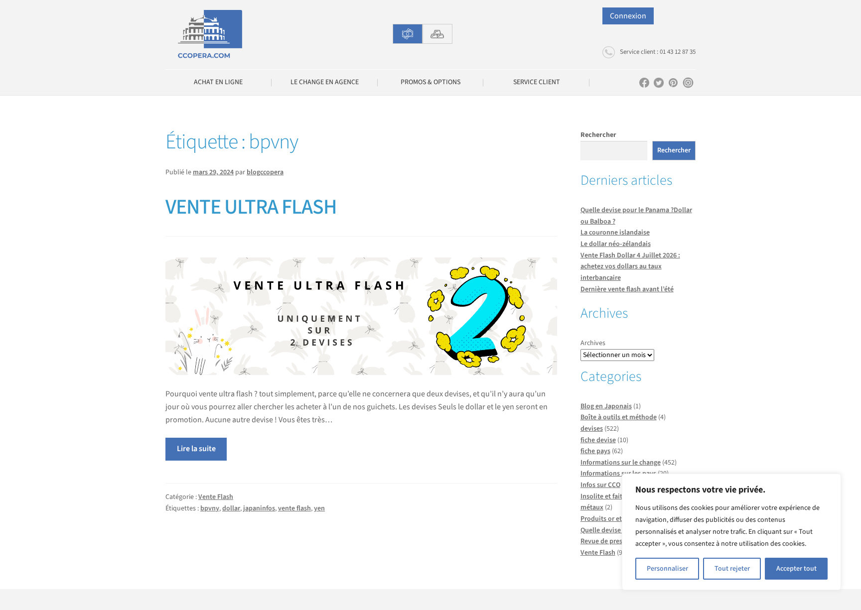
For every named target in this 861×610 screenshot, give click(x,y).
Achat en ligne (218, 82)
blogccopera (265, 172)
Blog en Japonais (606, 406)
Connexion (628, 15)
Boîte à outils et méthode (618, 417)
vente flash (294, 508)
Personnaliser (667, 569)
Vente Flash (215, 497)
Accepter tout (796, 569)
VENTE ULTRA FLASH (251, 207)
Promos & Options (430, 82)
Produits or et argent (611, 519)
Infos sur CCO (600, 485)
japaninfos (259, 508)
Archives (592, 343)
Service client (536, 82)
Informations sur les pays (618, 474)
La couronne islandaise (615, 233)
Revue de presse (604, 541)
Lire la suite (196, 448)
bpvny (209, 508)
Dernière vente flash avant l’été (627, 289)
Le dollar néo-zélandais (615, 244)
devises (591, 429)
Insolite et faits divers (612, 496)
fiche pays (595, 451)
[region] (731, 532)
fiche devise (598, 440)
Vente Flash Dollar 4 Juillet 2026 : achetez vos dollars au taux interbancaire (630, 266)
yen (319, 508)
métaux (591, 507)
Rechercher (598, 135)
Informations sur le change (620, 463)
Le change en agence (324, 82)
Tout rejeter (732, 569)
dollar (231, 508)
